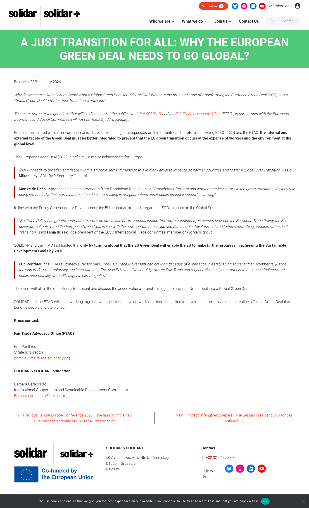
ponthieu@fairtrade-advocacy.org (42, 358)
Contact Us (249, 21)
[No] (303, 501)
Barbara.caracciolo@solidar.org (40, 395)
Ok (265, 501)
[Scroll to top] (302, 487)
